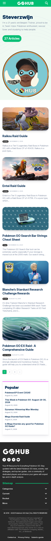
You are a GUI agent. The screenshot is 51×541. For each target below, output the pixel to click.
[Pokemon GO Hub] (25, 3)
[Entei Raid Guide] (25, 168)
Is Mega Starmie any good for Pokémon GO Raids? (24, 425)
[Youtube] (18, 459)
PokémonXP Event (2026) (17, 392)
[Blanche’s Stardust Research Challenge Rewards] (25, 272)
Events (5, 299)
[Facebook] (4, 459)
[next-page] (20, 372)
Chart (5, 245)
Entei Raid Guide (13, 186)
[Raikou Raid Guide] (25, 118)
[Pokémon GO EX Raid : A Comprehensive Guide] (25, 328)
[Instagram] (9, 459)
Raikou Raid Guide (14, 136)
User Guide (6, 355)
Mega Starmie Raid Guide (17, 416)
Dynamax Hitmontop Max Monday (22, 409)
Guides (5, 141)
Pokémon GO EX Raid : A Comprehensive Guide (19, 347)
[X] (13, 459)
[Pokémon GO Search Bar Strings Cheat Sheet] (25, 218)
